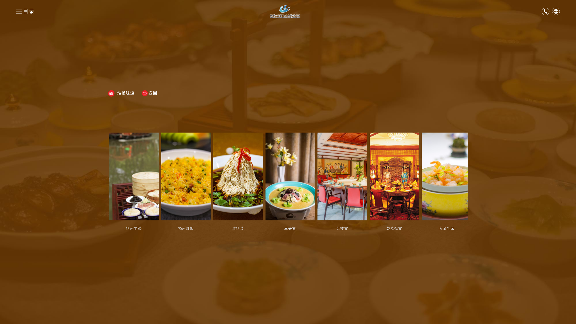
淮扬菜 (238, 228)
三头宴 (290, 228)
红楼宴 (342, 228)
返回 (152, 93)
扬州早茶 (134, 228)
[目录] (19, 11)
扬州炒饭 (186, 228)
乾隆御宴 (394, 228)
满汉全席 (446, 228)
